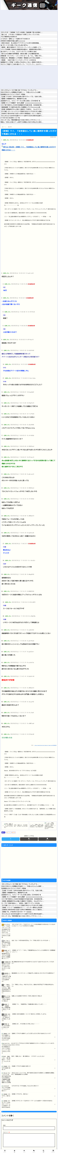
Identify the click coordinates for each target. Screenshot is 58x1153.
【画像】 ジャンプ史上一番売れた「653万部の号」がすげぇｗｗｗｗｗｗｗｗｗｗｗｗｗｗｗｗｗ (29, 163)
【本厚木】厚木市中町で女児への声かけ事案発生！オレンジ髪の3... (22, 113)
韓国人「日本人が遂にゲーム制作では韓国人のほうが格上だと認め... (22, 122)
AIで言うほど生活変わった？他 (10, 117)
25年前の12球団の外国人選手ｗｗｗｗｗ (13, 41)
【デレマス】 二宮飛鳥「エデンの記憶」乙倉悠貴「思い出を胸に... (22, 32)
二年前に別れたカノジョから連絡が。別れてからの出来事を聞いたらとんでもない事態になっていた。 (29, 169)
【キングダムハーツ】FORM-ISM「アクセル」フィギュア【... (19, 90)
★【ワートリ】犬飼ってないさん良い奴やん (14, 45)
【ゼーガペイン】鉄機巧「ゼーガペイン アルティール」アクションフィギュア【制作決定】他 (30, 209)
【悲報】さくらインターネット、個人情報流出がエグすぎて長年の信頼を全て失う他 (27, 220)
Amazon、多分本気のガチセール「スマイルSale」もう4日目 (20, 770)
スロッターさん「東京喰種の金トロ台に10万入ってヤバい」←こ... (21, 120)
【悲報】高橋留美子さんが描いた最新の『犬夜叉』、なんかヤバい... (22, 109)
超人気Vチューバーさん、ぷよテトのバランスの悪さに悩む (19, 51)
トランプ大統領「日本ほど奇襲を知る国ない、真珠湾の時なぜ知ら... (22, 49)
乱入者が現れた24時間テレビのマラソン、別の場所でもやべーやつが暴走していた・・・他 (29, 805)
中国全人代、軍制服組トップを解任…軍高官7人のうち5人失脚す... (21, 58)
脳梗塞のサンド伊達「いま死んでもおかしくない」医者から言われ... (22, 62)
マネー (9, 832)
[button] (29, 839)
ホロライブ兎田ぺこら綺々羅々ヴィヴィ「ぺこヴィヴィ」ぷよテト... (22, 64)
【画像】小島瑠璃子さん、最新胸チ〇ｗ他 (14, 98)
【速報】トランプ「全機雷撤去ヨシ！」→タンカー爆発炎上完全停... (22, 927)
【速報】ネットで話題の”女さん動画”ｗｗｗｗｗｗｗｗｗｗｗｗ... (22, 103)
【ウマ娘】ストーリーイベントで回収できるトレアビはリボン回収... (22, 111)
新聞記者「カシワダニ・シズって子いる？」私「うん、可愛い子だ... (22, 55)
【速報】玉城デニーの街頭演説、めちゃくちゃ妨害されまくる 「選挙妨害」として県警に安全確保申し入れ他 (30, 810)
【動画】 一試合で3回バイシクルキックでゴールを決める (18, 60)
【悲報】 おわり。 (9, 177)
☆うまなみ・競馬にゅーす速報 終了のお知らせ (15, 38)
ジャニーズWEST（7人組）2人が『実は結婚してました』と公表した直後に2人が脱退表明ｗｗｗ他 (30, 815)
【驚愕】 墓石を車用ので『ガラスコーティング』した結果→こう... (22, 47)
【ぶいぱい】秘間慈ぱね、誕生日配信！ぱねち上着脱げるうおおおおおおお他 (25, 212)
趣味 (4, 832)
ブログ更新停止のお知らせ (9, 36)
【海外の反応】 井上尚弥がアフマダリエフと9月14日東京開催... (21, 43)
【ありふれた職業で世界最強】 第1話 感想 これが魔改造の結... (21, 53)
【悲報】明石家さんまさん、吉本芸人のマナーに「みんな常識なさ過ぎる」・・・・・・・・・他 (23, 204)
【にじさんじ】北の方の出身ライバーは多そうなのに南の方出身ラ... (22, 115)
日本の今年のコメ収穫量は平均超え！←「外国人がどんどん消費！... (22, 92)
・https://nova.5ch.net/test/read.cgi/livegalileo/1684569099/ (45, 745)
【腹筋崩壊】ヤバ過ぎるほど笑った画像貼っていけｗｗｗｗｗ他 (20, 107)
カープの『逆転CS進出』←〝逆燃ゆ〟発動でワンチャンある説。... (22, 923)
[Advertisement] (29, 77)
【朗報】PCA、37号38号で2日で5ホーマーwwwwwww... (17, 932)
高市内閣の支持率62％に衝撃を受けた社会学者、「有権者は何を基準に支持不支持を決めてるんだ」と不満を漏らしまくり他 (29, 225)
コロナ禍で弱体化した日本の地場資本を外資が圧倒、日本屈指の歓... (22, 105)
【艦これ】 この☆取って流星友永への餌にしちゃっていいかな (20, 34)
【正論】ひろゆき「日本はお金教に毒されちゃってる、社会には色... (22, 96)
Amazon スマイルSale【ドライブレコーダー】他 (17, 801)
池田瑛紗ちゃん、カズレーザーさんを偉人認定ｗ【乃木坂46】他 (20, 100)
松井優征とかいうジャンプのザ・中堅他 (13, 94)
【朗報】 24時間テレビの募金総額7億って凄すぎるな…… (20, 173)
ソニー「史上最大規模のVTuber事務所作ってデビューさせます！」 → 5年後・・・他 (27, 216)
